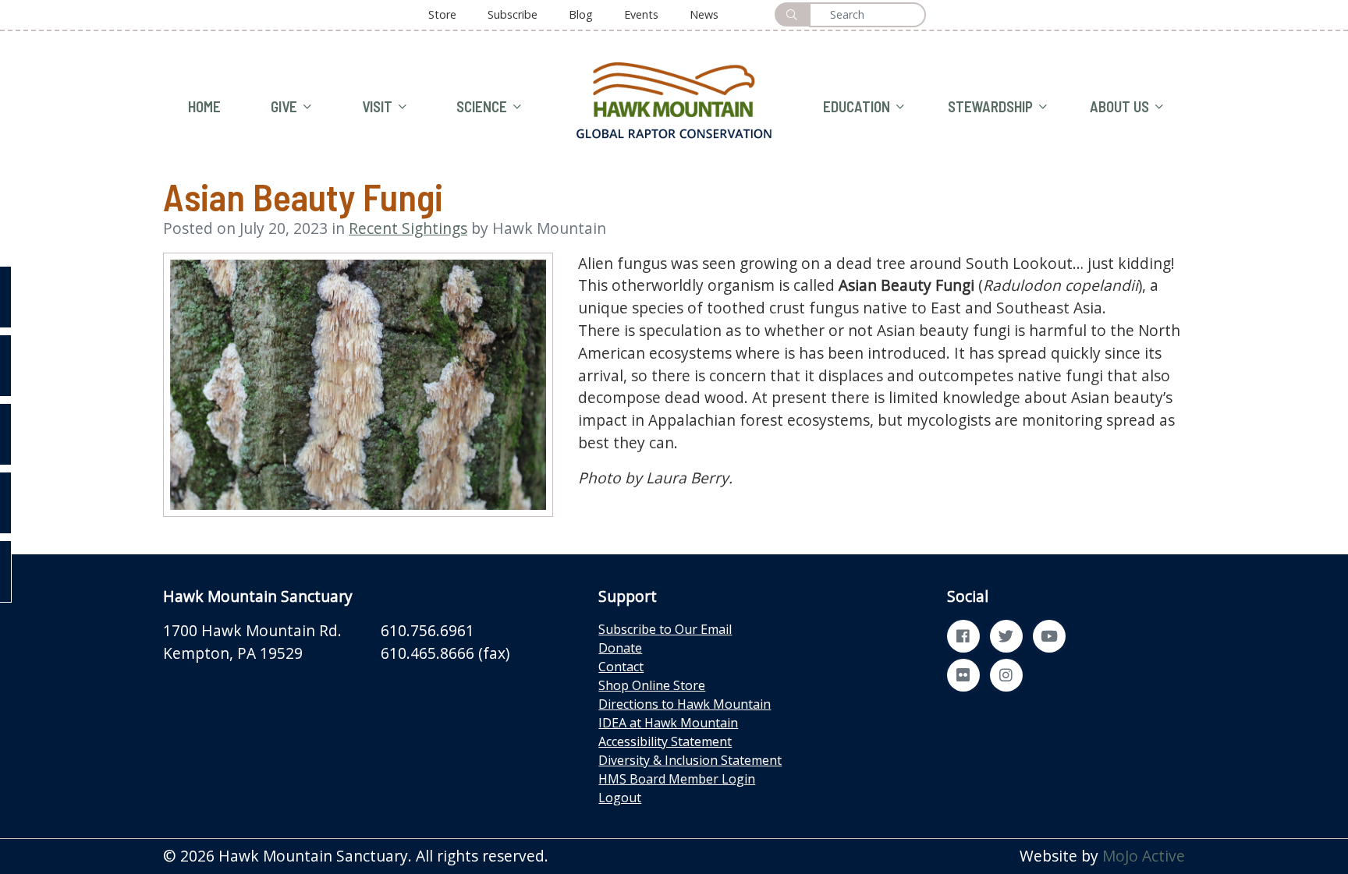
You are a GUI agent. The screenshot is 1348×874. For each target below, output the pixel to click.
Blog (581, 14)
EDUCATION (856, 106)
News (704, 14)
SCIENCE (481, 106)
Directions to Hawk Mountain (684, 704)
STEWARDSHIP (990, 106)
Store (442, 14)
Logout (619, 797)
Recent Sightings (408, 228)
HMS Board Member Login (676, 778)
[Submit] (792, 14)
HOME (204, 106)
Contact (621, 666)
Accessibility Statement (665, 741)
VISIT (377, 106)
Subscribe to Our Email (665, 629)
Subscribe (512, 14)
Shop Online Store (651, 685)
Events (641, 14)
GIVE (284, 106)
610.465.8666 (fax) (445, 652)
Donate (620, 647)
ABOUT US (1119, 106)
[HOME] (674, 98)
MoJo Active (1143, 855)
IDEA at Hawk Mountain (668, 722)
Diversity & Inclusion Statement (690, 760)
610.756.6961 (427, 630)
